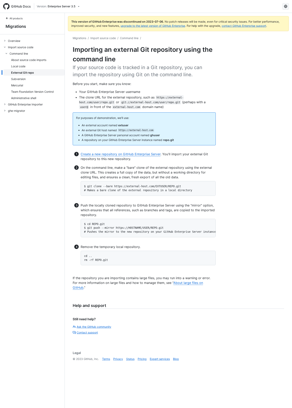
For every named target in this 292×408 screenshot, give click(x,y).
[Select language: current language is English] (285, 6)
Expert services (160, 359)
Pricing (142, 359)
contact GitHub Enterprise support (244, 25)
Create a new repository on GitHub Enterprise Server (121, 154)
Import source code (103, 38)
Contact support (87, 332)
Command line (129, 38)
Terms (106, 359)
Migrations (16, 26)
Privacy (118, 359)
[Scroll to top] (283, 399)
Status (130, 359)
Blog (176, 359)
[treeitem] (34, 41)
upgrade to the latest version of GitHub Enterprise (153, 25)
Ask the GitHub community (94, 326)
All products (16, 18)
